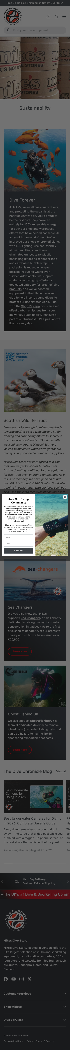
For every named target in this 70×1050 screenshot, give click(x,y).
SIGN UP (18, 550)
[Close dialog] (65, 497)
